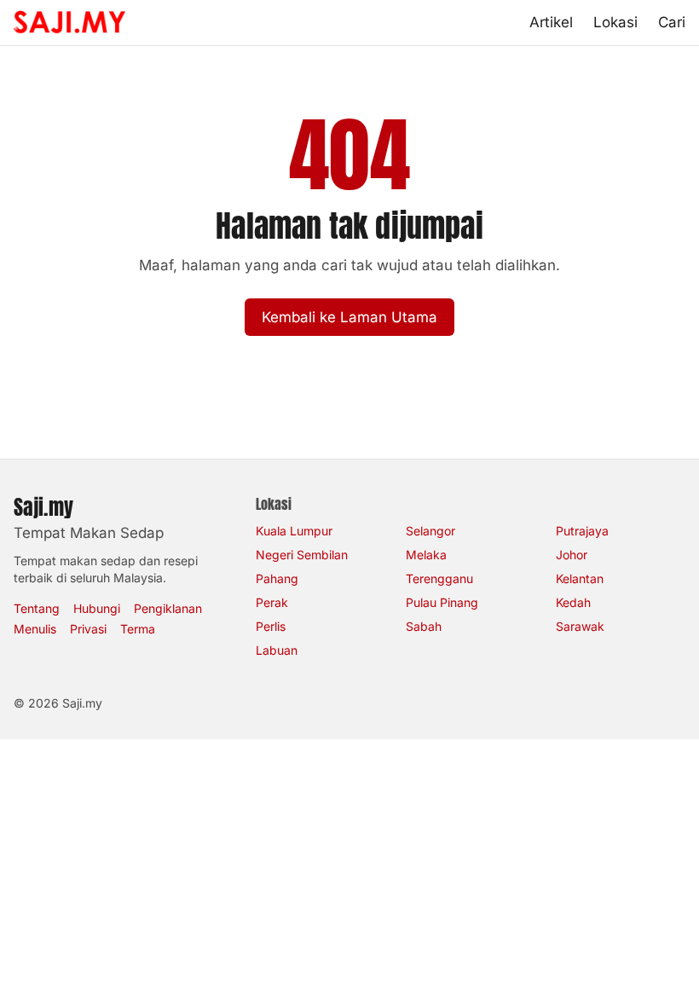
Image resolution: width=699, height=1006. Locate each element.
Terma (137, 629)
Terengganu (439, 578)
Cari (671, 22)
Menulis (35, 629)
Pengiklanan (168, 608)
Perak (272, 602)
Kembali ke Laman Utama (349, 317)
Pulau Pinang (442, 602)
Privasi (88, 629)
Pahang (277, 578)
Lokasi (615, 22)
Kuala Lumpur (294, 530)
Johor (571, 554)
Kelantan (580, 578)
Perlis (271, 626)
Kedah (573, 602)
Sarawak (580, 626)
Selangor (430, 530)
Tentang (37, 608)
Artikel (551, 22)
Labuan (277, 650)
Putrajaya (582, 530)
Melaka (426, 554)
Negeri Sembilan (302, 554)
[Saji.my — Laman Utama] (69, 22)
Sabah (424, 626)
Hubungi (96, 608)
